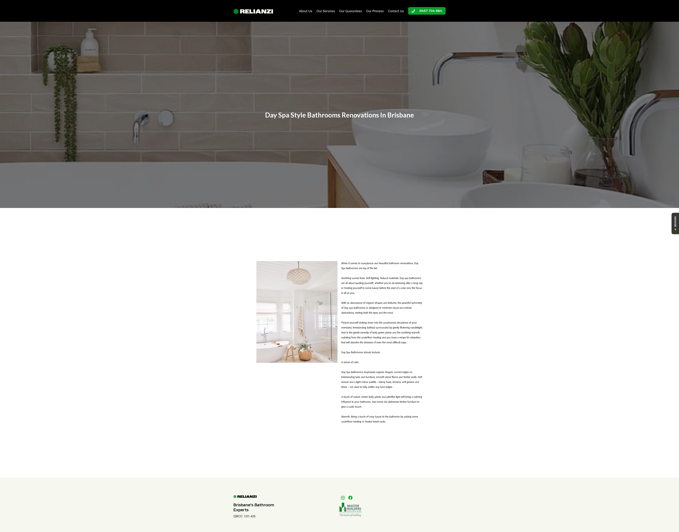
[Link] (253, 11)
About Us (305, 11)
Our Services (326, 11)
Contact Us (396, 11)
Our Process (375, 11)
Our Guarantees (350, 11)
